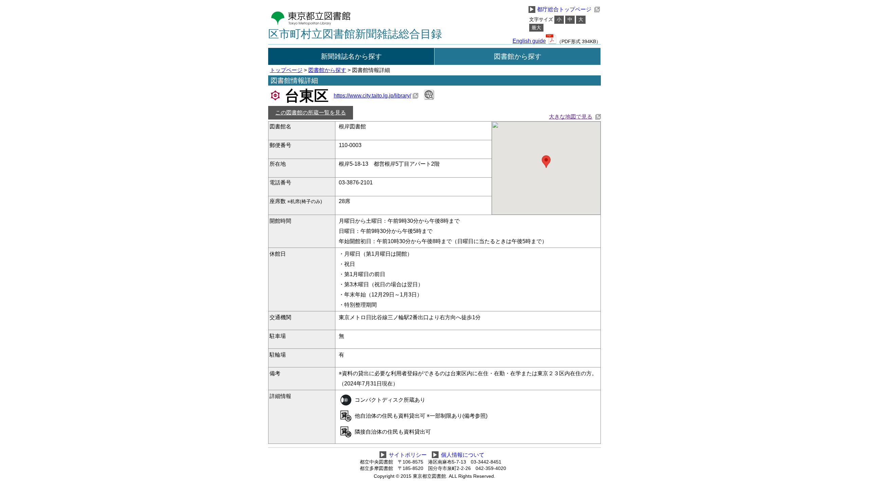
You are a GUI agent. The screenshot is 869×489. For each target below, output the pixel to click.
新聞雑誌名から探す (351, 56)
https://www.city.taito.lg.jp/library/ (372, 95)
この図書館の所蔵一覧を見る (310, 112)
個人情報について (462, 455)
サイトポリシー (408, 455)
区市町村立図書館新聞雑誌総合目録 (355, 34)
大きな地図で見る (570, 117)
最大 (536, 27)
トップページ (286, 70)
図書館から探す (517, 56)
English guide (529, 41)
